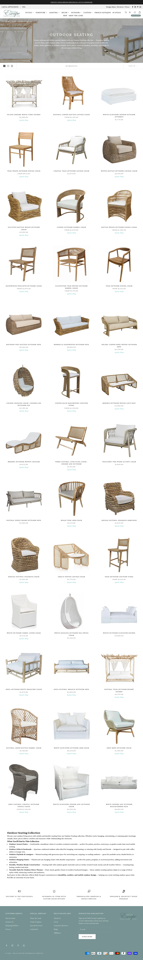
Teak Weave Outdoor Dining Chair (23, 171)
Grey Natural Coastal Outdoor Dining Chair (23, 805)
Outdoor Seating (25, 21)
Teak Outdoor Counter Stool (119, 577)
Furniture (40, 12)
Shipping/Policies (11, 925)
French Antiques (103, 12)
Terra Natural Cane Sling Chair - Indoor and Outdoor (71, 463)
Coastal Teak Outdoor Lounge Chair (71, 171)
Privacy (8, 929)
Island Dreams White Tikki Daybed (24, 114)
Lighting (53, 12)
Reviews (120, 7)
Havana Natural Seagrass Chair (24, 577)
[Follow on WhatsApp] (140, 7)
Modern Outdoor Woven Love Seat (119, 403)
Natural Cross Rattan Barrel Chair (23, 748)
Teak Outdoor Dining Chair (119, 286)
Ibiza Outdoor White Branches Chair (24, 689)
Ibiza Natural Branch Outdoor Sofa (71, 689)
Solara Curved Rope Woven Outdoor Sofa (119, 345)
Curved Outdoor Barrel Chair (71, 227)
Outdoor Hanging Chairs (19, 859)
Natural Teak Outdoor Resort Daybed (119, 690)
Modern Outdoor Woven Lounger (24, 462)
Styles (28, 12)
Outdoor (75, 12)
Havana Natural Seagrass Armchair (119, 520)
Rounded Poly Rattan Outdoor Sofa (23, 344)
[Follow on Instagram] (135, 7)
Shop (14, 21)
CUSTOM (87, 12)
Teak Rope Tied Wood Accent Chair (119, 462)
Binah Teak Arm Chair (71, 520)
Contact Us (9, 922)
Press (127, 7)
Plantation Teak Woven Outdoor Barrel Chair (71, 287)
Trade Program (36, 922)
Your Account (10, 918)
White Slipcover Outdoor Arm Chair (71, 748)
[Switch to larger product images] (4, 66)
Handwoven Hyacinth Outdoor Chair (24, 286)
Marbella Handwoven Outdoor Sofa (71, 344)
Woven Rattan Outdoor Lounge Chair (119, 171)
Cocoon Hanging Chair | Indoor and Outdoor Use (23, 404)
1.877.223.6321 (13, 7)
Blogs (56, 929)
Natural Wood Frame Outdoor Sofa (23, 520)
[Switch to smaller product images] (8, 66)
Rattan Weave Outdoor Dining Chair (119, 227)
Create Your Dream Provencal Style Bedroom (71, 2)
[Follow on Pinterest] (138, 7)
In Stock (117, 12)
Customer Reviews (61, 925)
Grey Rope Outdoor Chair (119, 748)
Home (7, 21)
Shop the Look (76, 15)
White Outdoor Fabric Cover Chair (24, 633)
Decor (64, 12)
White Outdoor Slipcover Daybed (119, 633)
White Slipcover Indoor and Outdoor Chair (71, 805)
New (65, 15)
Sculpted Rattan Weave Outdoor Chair (24, 228)
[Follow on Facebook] (133, 7)
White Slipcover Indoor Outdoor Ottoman (119, 116)
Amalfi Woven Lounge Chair (71, 577)
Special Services (36, 925)
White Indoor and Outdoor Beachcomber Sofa (119, 805)
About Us (57, 918)
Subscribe (87, 936)
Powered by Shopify (34, 953)
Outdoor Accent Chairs (18, 844)
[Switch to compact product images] (12, 66)
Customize (34, 929)
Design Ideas (111, 7)
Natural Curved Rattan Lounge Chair (71, 114)
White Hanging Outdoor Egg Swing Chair (71, 634)
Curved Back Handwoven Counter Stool (71, 404)
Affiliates (136, 15)
